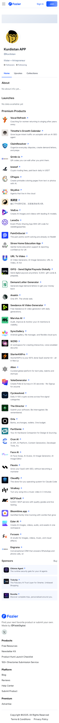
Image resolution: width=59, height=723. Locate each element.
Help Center (8, 685)
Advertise (6, 703)
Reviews (6, 680)
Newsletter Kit (9, 651)
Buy (55, 560)
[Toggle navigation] (5, 4)
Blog (4, 674)
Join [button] (52, 4)
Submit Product (9, 691)
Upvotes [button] (18, 73)
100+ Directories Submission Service (20, 662)
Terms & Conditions (20, 719)
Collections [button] (32, 73)
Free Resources (9, 646)
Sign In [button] (40, 4)
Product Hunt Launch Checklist (17, 656)
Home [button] (7, 73)
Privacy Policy (41, 719)
